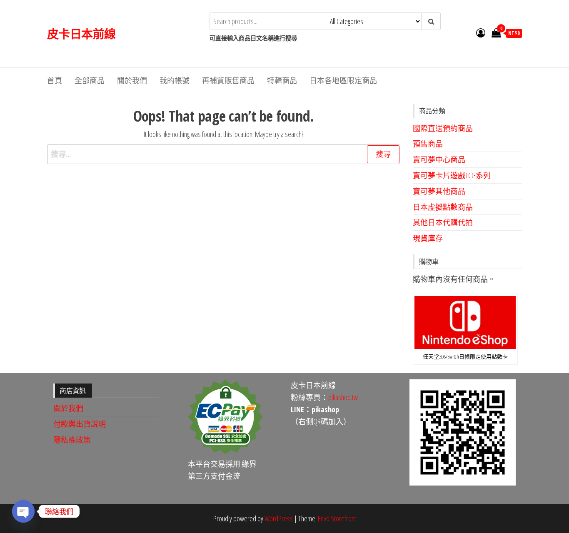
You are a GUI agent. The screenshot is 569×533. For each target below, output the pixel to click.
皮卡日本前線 (81, 34)
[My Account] (480, 32)
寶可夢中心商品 (439, 159)
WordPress (279, 518)
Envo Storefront (337, 518)
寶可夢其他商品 (439, 191)
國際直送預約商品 (443, 128)
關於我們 (132, 80)
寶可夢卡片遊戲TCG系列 (452, 175)
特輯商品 (282, 80)
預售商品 (428, 144)
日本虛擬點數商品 (443, 207)
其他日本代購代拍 (443, 222)
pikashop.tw (343, 397)
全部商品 (90, 80)
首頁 (54, 80)
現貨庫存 (428, 238)
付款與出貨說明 (79, 424)
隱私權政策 (72, 440)
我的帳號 (175, 80)
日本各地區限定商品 (343, 80)
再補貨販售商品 (228, 80)
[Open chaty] (23, 511)
